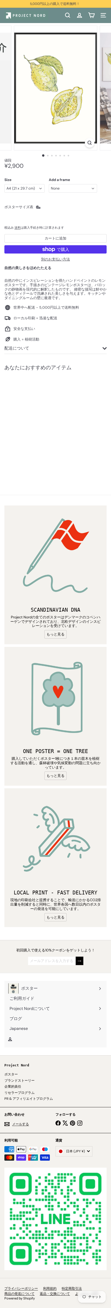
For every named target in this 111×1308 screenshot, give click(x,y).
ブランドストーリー (19, 1080)
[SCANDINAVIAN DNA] (55, 556)
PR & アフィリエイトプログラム (28, 1098)
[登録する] (79, 961)
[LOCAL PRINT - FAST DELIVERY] (55, 839)
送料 (17, 228)
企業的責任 (12, 1086)
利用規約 (50, 1288)
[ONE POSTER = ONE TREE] (55, 698)
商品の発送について (19, 1293)
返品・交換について (55, 1293)
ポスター (11, 1074)
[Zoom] (89, 143)
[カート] (91, 15)
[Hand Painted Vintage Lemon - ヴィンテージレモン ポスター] (36, 424)
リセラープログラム (19, 1092)
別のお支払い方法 (55, 259)
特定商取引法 (72, 1288)
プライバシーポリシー (21, 1288)
